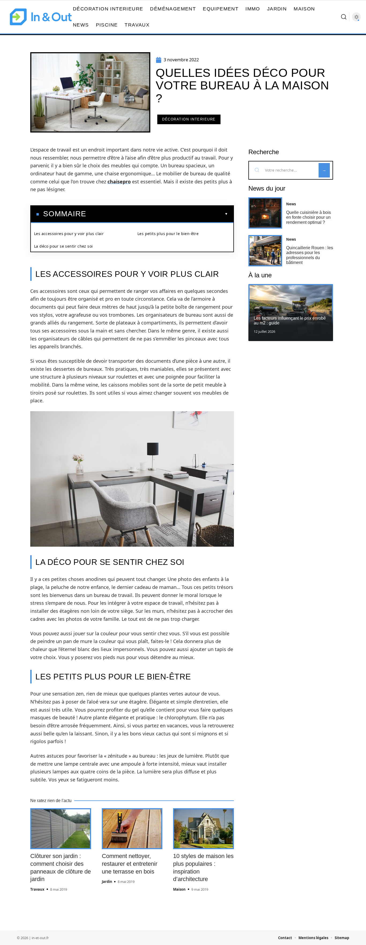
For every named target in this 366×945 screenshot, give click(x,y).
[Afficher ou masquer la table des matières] (157, 214)
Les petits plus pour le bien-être (168, 233)
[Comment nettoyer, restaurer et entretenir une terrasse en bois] (132, 829)
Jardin (107, 881)
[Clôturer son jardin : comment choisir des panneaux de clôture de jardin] (61, 829)
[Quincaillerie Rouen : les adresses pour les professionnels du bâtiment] (265, 251)
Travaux (37, 889)
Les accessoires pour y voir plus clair (69, 233)
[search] (343, 16)
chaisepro (119, 181)
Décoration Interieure (189, 119)
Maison (179, 889)
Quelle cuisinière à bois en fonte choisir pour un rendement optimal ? (308, 217)
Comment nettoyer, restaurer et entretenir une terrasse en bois (129, 864)
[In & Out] (41, 17)
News (291, 204)
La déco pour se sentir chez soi (63, 246)
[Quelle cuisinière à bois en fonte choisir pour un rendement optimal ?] (265, 213)
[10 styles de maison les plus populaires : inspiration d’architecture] (203, 829)
